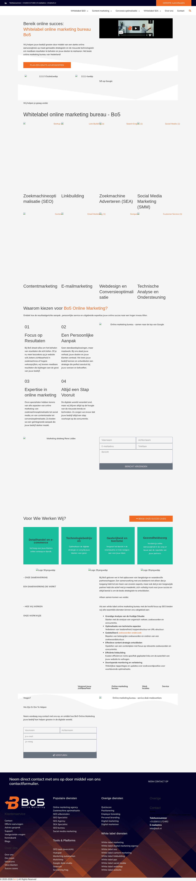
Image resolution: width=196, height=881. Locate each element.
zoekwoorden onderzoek (129, 632)
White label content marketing (116, 852)
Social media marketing (65, 831)
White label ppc (109, 859)
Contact (180, 10)
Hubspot (57, 852)
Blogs (7, 841)
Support (9, 831)
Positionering (107, 810)
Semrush (57, 866)
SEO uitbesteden (61, 814)
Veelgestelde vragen (15, 834)
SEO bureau (59, 827)
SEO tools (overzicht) (63, 849)
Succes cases (11, 868)
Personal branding (110, 817)
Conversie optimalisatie (126, 10)
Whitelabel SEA (151, 10)
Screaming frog (60, 869)
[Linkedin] (6, 3)
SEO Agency (59, 821)
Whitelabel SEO (78, 10)
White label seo (109, 849)
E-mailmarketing (76, 286)
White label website (111, 869)
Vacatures (10, 861)
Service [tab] (165, 686)
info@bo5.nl (51, 3)
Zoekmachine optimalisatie (66, 810)
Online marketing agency (65, 807)
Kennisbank (10, 837)
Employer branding (110, 814)
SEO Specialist (60, 817)
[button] (173, 3)
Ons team (9, 858)
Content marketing (100, 10)
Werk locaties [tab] (145, 687)
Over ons (169, 10)
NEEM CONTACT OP (158, 781)
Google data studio (62, 863)
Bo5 (15, 879)
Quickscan (106, 807)
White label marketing (112, 842)
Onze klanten (11, 865)
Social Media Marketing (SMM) (149, 201)
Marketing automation (64, 856)
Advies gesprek (12, 827)
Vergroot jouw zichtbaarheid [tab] (84, 687)
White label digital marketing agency (119, 845)
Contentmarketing (40, 286)
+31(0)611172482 (29, 3)
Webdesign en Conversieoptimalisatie (116, 292)
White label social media (113, 863)
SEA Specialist (60, 824)
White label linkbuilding (113, 856)
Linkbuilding (72, 195)
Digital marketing (110, 821)
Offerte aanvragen (14, 824)
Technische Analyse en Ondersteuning (151, 292)
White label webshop (112, 866)
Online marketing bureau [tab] (120, 687)
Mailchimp (58, 859)
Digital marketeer (110, 824)
